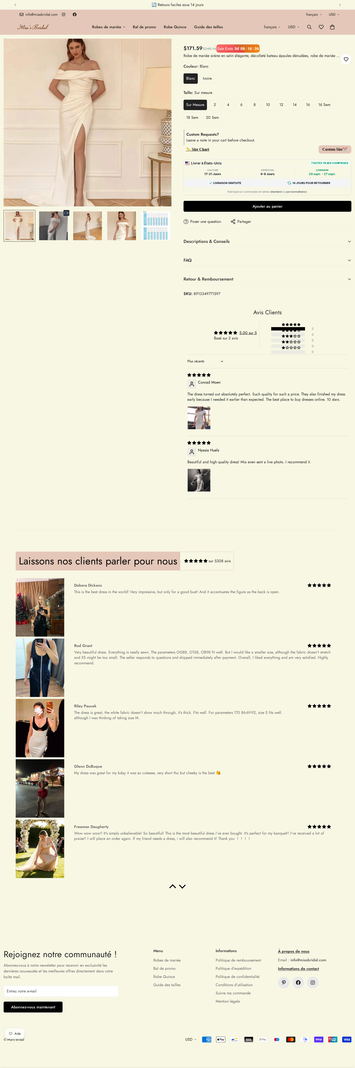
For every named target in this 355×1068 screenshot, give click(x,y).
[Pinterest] (284, 982)
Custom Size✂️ (335, 149)
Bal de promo (144, 27)
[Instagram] (63, 14)
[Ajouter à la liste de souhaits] (346, 59)
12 (281, 104)
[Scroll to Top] (345, 1041)
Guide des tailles (208, 27)
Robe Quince (175, 27)
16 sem (324, 104)
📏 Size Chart (197, 149)
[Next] (339, 5)
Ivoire (207, 78)
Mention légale (228, 1001)
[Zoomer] (161, 48)
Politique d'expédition (233, 968)
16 (308, 104)
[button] (332, 27)
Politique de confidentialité (237, 976)
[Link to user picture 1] (199, 417)
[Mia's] (33, 27)
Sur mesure (195, 104)
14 (295, 104)
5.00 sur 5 (248, 333)
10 (268, 104)
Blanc (190, 78)
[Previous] (15, 5)
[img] (199, 375)
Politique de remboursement (238, 960)
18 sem (192, 117)
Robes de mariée (106, 27)
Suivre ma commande (233, 993)
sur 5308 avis (220, 561)
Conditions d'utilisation (234, 985)
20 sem (212, 117)
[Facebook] (75, 14)
